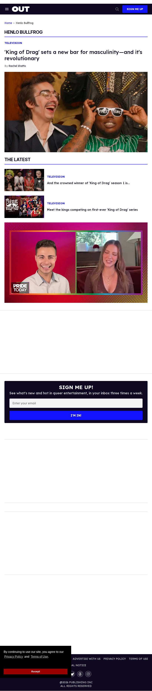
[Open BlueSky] (72, 674)
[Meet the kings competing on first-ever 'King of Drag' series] (24, 206)
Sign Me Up (135, 9)
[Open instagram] (88, 674)
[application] (76, 262)
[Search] (117, 9)
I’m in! (76, 415)
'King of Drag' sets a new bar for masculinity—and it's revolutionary (73, 55)
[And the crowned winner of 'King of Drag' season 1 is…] (24, 180)
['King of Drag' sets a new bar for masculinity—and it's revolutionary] (76, 112)
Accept (35, 671)
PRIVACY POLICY (114, 658)
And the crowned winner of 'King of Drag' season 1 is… (88, 183)
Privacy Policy (13, 656)
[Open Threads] (80, 674)
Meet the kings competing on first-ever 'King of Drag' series (92, 210)
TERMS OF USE (138, 658)
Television (13, 43)
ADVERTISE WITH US (86, 658)
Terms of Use (39, 656)
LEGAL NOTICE (76, 665)
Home (8, 23)
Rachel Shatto (17, 65)
